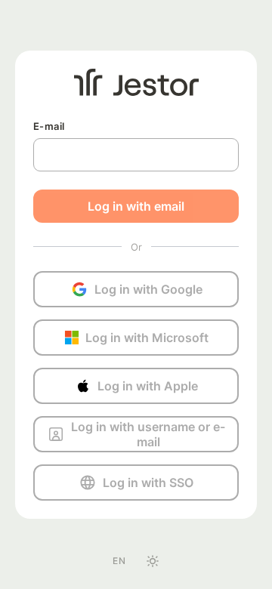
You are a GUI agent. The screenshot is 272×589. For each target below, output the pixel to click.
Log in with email (136, 206)
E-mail (48, 126)
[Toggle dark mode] (152, 561)
